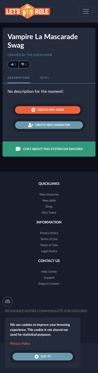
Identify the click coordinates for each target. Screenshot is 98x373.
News (44, 77)
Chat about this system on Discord (53, 149)
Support (49, 277)
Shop (49, 206)
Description (19, 77)
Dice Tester (49, 212)
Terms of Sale (49, 245)
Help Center (49, 271)
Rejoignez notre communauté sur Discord (46, 311)
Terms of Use (49, 239)
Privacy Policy (49, 233)
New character (49, 194)
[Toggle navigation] (86, 11)
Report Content (49, 283)
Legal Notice (49, 251)
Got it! (46, 356)
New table (49, 200)
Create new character (52, 125)
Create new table (50, 109)
